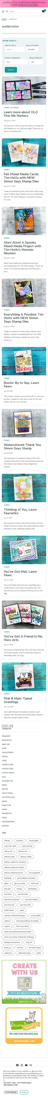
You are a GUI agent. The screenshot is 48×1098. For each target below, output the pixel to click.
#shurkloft (6, 736)
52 (11, 726)
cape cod (5, 744)
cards (7, 108)
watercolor (8, 953)
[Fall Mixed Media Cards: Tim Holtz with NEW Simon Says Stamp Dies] (24, 152)
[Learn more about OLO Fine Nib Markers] (24, 90)
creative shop (7, 768)
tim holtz (20, 948)
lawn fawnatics (23, 894)
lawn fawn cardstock (11, 899)
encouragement (34, 873)
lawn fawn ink (9, 905)
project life (6, 805)
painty (4, 801)
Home (4, 19)
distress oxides (26, 857)
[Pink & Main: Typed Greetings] (24, 676)
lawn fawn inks (25, 905)
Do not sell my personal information (18, 1084)
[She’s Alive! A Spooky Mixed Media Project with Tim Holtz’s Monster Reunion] (24, 221)
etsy (4, 777)
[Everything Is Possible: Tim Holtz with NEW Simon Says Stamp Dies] (24, 293)
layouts (5, 789)
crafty (4, 760)
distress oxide (9, 857)
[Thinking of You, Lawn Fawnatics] (24, 488)
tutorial (14, 108)
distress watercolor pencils (14, 867)
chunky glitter (34, 841)
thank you (7, 948)
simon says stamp (22, 926)
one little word (8, 797)
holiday (19, 889)
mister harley (7, 793)
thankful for (6, 813)
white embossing (24, 953)
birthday (7, 841)
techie (4, 809)
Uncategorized (8, 821)
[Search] (7, 11)
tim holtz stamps (35, 948)
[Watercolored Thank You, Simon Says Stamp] (24, 423)
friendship (7, 878)
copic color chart (10, 846)
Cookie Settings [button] (10, 1092)
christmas (19, 841)
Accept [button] (24, 1092)
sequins (7, 926)
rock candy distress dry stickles (27, 921)
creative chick (7, 764)
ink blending (32, 889)
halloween (35, 883)
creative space (8, 772)
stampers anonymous (12, 942)
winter (38, 953)
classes (5, 756)
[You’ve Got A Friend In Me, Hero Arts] (24, 614)
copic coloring (27, 846)
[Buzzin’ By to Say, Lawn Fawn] (24, 361)
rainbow (7, 921)
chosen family (7, 752)
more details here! (28, 5)
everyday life (7, 781)
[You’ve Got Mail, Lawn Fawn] (24, 550)
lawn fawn (8, 894)
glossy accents (19, 883)
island (4, 785)
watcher (5, 825)
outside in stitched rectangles (14, 916)
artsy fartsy (7, 740)
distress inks (22, 851)
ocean (22, 910)
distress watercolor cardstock (15, 862)
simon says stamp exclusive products (17, 932)
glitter (6, 883)
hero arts (7, 889)
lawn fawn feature (31, 899)
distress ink (8, 851)
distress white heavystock (13, 873)
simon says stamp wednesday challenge (19, 937)
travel (4, 817)
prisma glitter (36, 916)
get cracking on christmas (26, 878)
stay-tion (29, 942)
